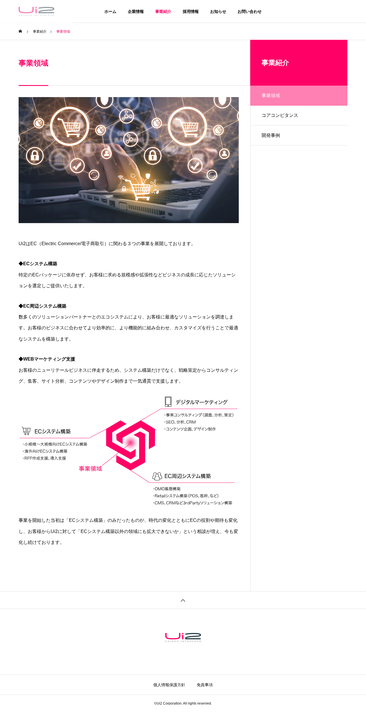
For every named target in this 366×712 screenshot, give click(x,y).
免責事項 (205, 685)
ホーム (110, 11)
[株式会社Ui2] (36, 11)
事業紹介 (163, 11)
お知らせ (218, 11)
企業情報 (136, 11)
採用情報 (191, 11)
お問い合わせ (250, 11)
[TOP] (183, 600)
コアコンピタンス (280, 115)
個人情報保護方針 (169, 685)
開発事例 (271, 135)
